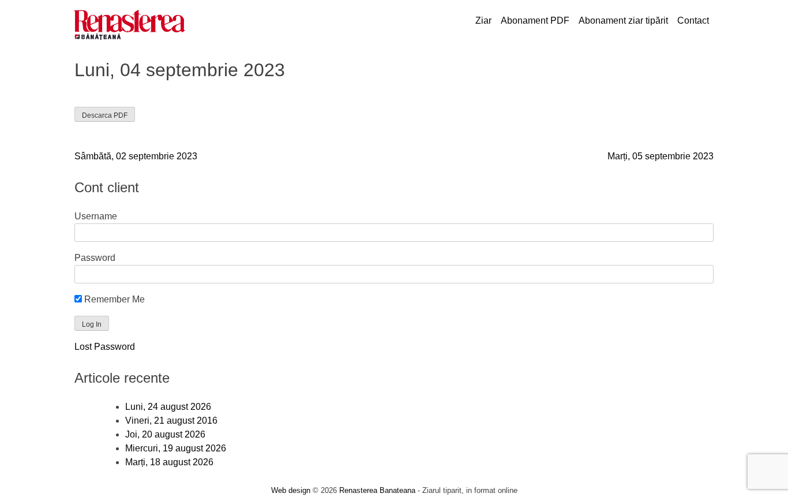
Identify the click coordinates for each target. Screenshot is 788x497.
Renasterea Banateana (377, 490)
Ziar (483, 20)
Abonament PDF (535, 20)
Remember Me (113, 299)
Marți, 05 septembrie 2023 (660, 156)
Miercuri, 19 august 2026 (175, 448)
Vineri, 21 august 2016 (171, 420)
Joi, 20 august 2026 (165, 434)
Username (95, 216)
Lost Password (104, 347)
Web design (290, 490)
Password (94, 258)
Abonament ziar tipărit (623, 20)
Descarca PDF (104, 115)
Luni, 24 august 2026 (168, 407)
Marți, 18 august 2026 (169, 462)
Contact (693, 20)
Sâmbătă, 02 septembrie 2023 (135, 156)
